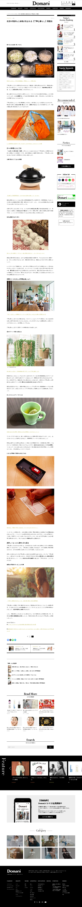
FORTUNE (55, 8)
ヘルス (31, 889)
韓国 (70, 81)
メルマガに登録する (47, 816)
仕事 (25, 885)
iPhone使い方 (61, 84)
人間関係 (60, 74)
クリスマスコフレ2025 (19, 892)
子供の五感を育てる (41, 884)
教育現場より (40, 887)
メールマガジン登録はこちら (66, 183)
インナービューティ (19, 896)
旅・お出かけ (32, 892)
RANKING (68, 8)
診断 (60, 79)
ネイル (17, 894)
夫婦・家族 (32, 894)
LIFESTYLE (33, 8)
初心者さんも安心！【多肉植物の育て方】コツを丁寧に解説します (23, 371)
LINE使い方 (67, 84)
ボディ (17, 889)
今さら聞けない (61, 72)
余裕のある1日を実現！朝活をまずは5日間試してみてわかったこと (23, 432)
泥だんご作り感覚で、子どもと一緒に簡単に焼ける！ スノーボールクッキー (26, 253)
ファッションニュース (10, 889)
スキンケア (17, 885)
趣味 (72, 76)
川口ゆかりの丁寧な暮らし (63, 81)
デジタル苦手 (69, 82)
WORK (26, 8)
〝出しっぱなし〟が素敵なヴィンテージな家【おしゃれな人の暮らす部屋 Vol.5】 (26, 314)
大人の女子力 (66, 74)
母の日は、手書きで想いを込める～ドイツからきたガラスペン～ (22, 527)
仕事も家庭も (61, 77)
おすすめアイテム (10, 887)
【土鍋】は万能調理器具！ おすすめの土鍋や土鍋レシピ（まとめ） (23, 195)
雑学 (25, 884)
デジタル (26, 887)
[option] (20, 772)
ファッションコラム (10, 885)
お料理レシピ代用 (62, 82)
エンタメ (31, 887)
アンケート (65, 203)
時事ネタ (69, 87)
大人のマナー (68, 72)
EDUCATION (41, 8)
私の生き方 (32, 896)
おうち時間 (72, 74)
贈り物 (31, 899)
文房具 (60, 89)
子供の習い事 (40, 889)
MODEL (48, 8)
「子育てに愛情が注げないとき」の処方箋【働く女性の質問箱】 (22, 601)
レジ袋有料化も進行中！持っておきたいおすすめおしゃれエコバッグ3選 (24, 143)
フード (31, 885)
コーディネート (9, 884)
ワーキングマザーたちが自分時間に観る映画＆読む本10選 (22, 624)
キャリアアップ (71, 77)
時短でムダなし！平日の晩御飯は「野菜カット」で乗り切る (21, 81)
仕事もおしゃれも (65, 79)
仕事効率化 (64, 76)
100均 (69, 76)
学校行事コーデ (40, 885)
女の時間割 (64, 87)
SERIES (62, 8)
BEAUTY (20, 8)
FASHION (13, 8)
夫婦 (66, 77)
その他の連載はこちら (66, 166)
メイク (17, 884)
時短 (60, 87)
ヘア (16, 887)
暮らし (31, 884)
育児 (60, 76)
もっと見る (66, 61)
